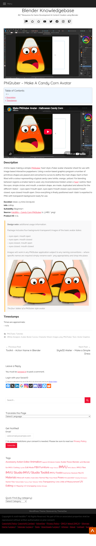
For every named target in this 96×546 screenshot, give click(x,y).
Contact (80, 527)
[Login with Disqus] (44, 386)
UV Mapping (18, 486)
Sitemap (85, 523)
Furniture (44, 467)
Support (89, 527)
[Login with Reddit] (49, 386)
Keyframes (67, 473)
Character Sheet (45, 337)
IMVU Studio (14, 472)
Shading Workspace (81, 478)
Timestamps (12, 100)
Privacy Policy (53, 381)
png (61, 337)
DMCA (64, 523)
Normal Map (44, 478)
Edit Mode (29, 467)
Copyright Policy (9, 523)
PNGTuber (11, 334)
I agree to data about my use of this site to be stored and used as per (32, 381)
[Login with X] (12, 386)
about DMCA (73, 523)
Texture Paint (28, 482)
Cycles (22, 467)
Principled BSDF (69, 478)
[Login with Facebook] (8, 386)
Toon (74, 337)
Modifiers (28, 478)
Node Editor (35, 478)
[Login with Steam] (31, 386)
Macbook (74, 473)
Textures (35, 482)
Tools (37, 527)
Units (58, 482)
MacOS (81, 473)
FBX (36, 467)
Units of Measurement (69, 482)
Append (44, 462)
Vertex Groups (42, 486)
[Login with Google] (22, 386)
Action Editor (23, 462)
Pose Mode (53, 478)
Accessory (11, 461)
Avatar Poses (66, 462)
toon (76, 182)
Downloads (46, 527)
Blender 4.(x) (77, 462)
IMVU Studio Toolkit (36, 472)
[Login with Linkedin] (17, 386)
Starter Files (10, 482)
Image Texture (54, 467)
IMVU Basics (72, 467)
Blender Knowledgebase (48, 10)
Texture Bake (19, 482)
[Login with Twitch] (40, 386)
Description (11, 97)
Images (56, 337)
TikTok (40, 482)
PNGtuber (36, 168)
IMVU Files (81, 467)
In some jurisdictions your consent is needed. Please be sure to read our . (47, 441)
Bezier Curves (32, 337)
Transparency (49, 482)
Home (5, 527)
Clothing (16, 467)
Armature (51, 462)
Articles (64, 527)
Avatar (23, 337)
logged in (21, 372)
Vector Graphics (83, 337)
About (72, 527)
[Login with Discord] (35, 386)
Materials (11, 477)
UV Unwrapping (30, 486)
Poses (61, 477)
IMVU (63, 467)
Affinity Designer (13, 337)
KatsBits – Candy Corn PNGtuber (26, 212)
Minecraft (20, 478)
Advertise (40, 523)
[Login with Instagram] (26, 386)
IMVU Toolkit (56, 472)
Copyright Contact (26, 523)
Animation (36, 461)
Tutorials (19, 334)
